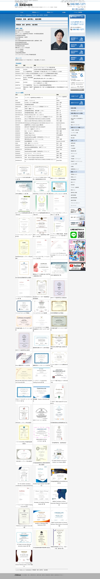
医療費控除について (75, 169)
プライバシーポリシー (75, 202)
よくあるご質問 (74, 163)
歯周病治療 (73, 143)
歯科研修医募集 (74, 197)
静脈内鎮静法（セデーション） (77, 110)
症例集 (72, 166)
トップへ (17, 15)
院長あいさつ (73, 177)
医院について (22, 15)
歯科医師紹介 (29, 15)
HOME (21, 12)
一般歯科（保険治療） (75, 130)
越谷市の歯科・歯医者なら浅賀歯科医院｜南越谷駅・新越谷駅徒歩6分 (26, 0)
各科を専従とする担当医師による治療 (77, 119)
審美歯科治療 (73, 150)
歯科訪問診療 (73, 135)
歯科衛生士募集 (74, 192)
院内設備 (72, 184)
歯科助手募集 (73, 200)
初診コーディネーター (75, 124)
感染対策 (72, 122)
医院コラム (73, 189)
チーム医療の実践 (74, 115)
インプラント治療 (74, 132)
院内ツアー (73, 182)
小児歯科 (72, 156)
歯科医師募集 (73, 195)
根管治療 (72, 145)
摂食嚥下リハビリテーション (76, 161)
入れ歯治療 (73, 148)
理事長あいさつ (74, 174)
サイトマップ (73, 205)
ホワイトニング (74, 153)
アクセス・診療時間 (75, 187)
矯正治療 (72, 137)
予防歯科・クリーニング (76, 158)
